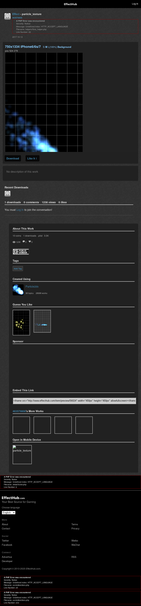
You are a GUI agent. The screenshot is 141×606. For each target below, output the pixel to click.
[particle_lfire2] (21, 425)
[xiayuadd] (63, 425)
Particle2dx (32, 286)
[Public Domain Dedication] (21, 253)
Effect (15, 14)
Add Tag (18, 269)
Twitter (5, 540)
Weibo (74, 540)
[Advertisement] (31, 365)
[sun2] (84, 425)
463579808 (17, 17)
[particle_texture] (42, 321)
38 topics (30, 293)
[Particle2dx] (18, 290)
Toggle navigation (4, 3)
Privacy (75, 528)
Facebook (7, 544)
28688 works (41, 293)
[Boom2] (21, 322)
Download (12, 158)
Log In (20, 209)
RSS (73, 557)
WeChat (75, 544)
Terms (74, 524)
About (5, 524)
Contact (6, 528)
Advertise (7, 557)
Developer (7, 561)
